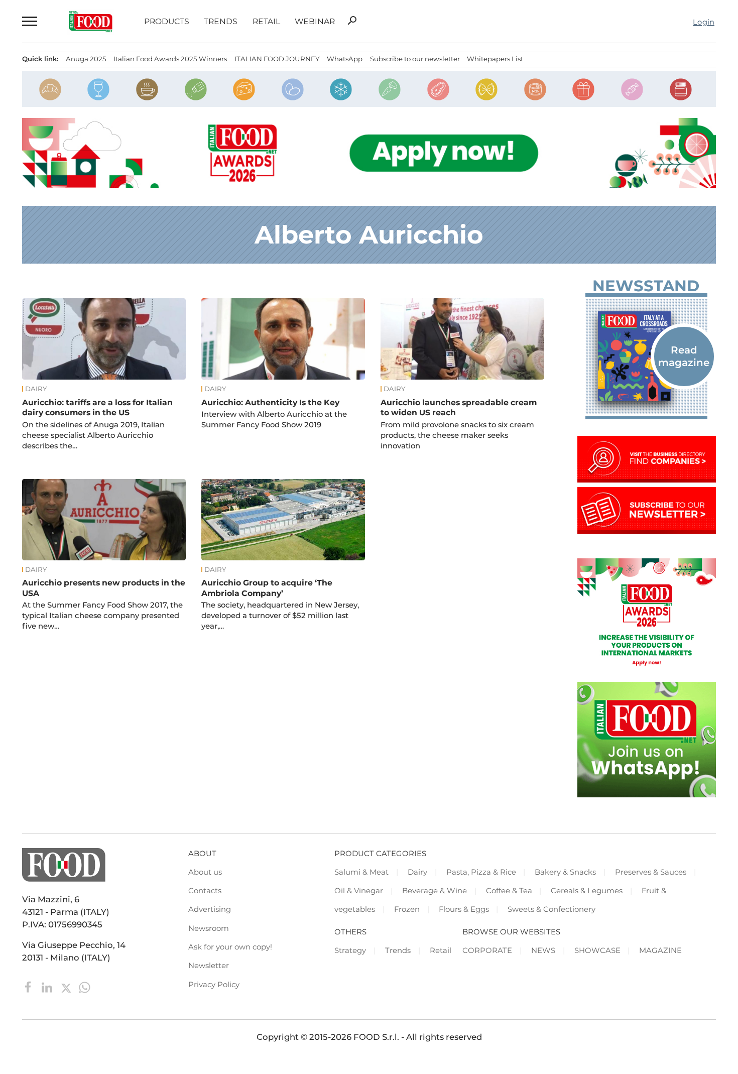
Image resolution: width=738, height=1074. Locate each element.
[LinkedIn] (48, 987)
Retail (266, 22)
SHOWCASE (597, 950)
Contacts (204, 890)
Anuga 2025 (86, 59)
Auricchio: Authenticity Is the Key (270, 402)
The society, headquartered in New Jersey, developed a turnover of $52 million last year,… (280, 616)
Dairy (36, 389)
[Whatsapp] (84, 987)
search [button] (352, 21)
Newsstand (645, 286)
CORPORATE (487, 950)
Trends (220, 22)
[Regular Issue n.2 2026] (646, 356)
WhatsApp (344, 59)
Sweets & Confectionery (551, 909)
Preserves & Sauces (650, 872)
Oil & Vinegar (358, 890)
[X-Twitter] (67, 987)
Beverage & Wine (434, 890)
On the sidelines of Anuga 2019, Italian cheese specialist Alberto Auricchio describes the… (93, 435)
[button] (29, 21)
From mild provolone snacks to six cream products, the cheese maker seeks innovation (457, 435)
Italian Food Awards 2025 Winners (170, 59)
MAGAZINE (660, 950)
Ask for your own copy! (230, 946)
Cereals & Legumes (587, 890)
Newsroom (208, 928)
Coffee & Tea (509, 890)
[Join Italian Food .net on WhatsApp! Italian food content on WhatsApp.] (646, 794)
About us (205, 872)
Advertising (209, 909)
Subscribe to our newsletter (415, 59)
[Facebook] (29, 987)
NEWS (543, 950)
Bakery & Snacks (565, 872)
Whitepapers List (495, 59)
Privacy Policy (213, 984)
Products (166, 22)
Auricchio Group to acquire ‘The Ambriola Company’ (266, 588)
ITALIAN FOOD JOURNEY (276, 59)
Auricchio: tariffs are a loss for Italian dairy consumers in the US (97, 407)
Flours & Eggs (464, 909)
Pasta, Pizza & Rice (481, 872)
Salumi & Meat (361, 872)
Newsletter (208, 965)
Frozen (407, 909)
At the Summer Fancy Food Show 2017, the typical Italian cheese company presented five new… (102, 616)
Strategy (350, 950)
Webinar (315, 22)
